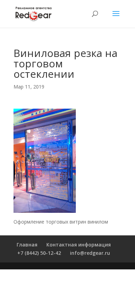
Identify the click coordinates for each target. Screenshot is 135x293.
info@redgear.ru (90, 253)
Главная (27, 244)
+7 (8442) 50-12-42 (39, 253)
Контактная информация (78, 244)
